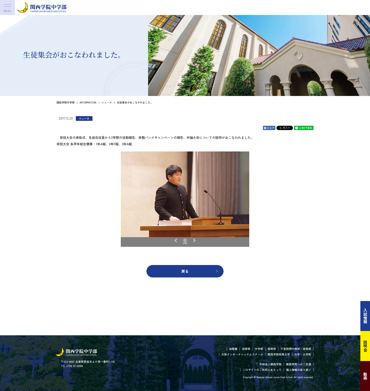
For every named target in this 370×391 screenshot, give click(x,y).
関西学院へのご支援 (298, 364)
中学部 (259, 349)
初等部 (246, 349)
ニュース (106, 102)
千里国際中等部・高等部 (295, 349)
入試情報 (365, 316)
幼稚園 (233, 349)
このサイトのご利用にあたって (262, 370)
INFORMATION (88, 102)
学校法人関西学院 (270, 364)
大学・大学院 (302, 354)
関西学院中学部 (66, 102)
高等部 (272, 349)
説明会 (365, 346)
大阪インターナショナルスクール (242, 354)
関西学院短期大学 (279, 354)
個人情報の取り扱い (298, 370)
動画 (365, 376)
